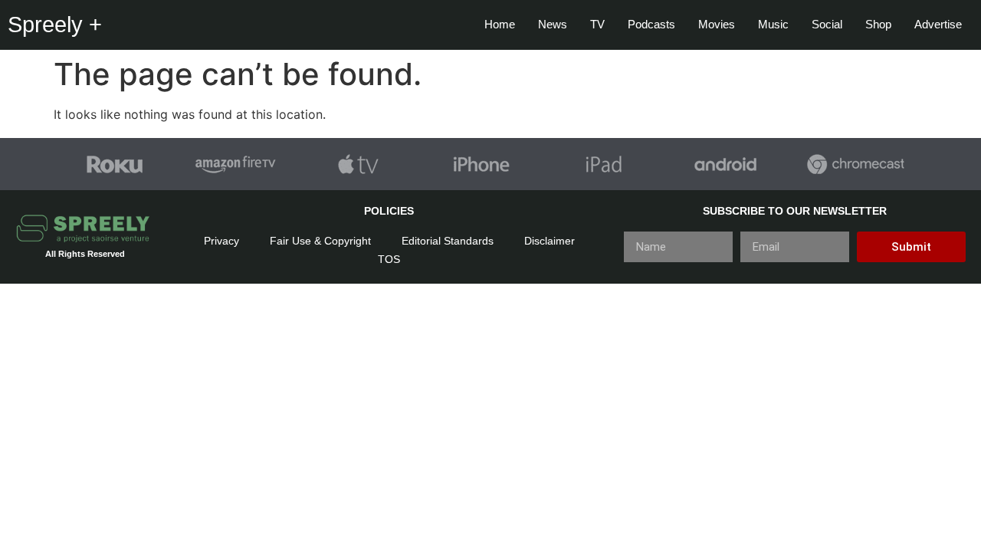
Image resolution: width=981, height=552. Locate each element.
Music (773, 24)
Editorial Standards (448, 241)
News (552, 24)
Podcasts (651, 24)
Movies (716, 24)
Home (499, 24)
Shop (878, 24)
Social (827, 24)
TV (597, 24)
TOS (389, 259)
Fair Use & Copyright (320, 241)
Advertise (938, 24)
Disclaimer (549, 241)
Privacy (221, 241)
